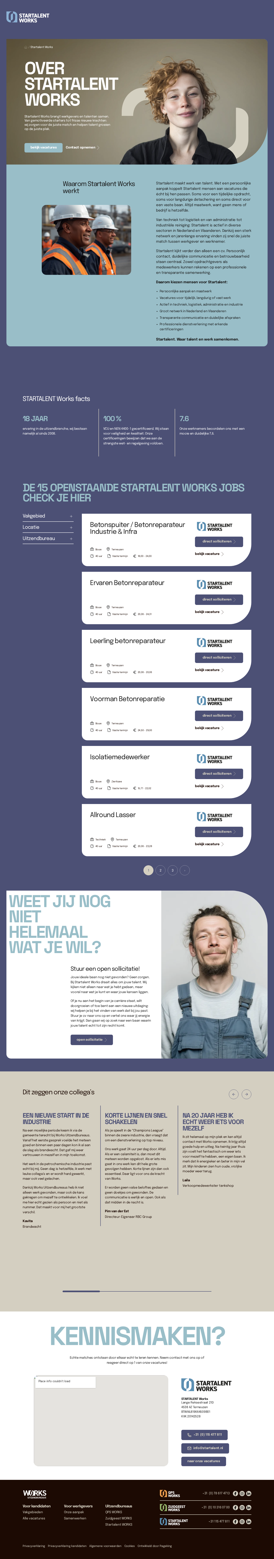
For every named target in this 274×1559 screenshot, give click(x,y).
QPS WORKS (113, 1512)
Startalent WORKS (118, 1524)
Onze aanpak (74, 1512)
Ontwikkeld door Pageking (155, 1546)
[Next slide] (246, 1094)
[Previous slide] (233, 1094)
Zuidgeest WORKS (118, 1518)
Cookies (129, 1546)
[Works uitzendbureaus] (137, 17)
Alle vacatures (34, 1518)
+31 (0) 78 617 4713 (216, 1493)
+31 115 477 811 (218, 1521)
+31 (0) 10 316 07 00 (215, 1507)
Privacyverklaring (34, 1546)
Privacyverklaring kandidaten (67, 1546)
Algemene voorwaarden (105, 1546)
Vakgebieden (33, 1512)
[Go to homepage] (35, 1494)
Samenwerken (75, 1518)
